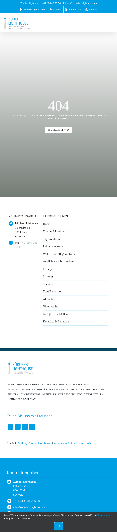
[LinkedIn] (24, 427)
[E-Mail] (32, 427)
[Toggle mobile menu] (111, 21)
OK (58, 526)
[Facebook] (10, 427)
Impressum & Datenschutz (69, 443)
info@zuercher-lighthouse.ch (81, 3)
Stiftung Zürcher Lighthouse (34, 443)
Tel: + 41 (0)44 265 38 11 (28, 501)
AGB (89, 443)
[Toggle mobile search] (104, 21)
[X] (17, 427)
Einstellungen (104, 515)
